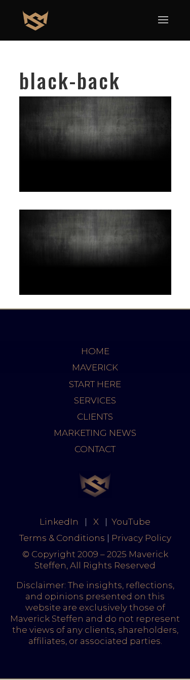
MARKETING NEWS (95, 433)
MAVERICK (95, 367)
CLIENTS (95, 417)
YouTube (130, 522)
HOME (95, 351)
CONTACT (95, 449)
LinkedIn (59, 522)
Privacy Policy (141, 538)
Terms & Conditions (62, 538)
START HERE (95, 384)
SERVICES (95, 400)
